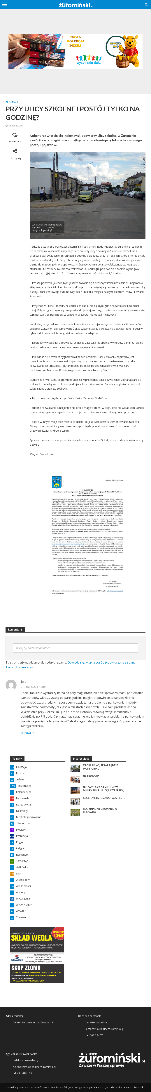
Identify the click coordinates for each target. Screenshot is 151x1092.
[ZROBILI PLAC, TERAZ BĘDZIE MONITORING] (75, 768)
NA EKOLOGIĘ (91, 776)
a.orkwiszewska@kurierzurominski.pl (34, 1067)
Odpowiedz (28, 733)
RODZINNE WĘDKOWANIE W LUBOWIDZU (100, 810)
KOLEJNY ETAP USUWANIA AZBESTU (104, 797)
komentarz (15, 141)
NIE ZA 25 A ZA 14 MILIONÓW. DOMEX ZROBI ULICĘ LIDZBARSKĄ (103, 789)
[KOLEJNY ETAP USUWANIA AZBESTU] (75, 801)
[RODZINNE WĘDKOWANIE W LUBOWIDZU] (75, 812)
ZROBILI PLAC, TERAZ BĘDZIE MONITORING (100, 767)
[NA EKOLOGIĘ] (75, 779)
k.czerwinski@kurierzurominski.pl (105, 1029)
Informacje (12, 102)
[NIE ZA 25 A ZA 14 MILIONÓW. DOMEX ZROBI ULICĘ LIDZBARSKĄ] (75, 790)
